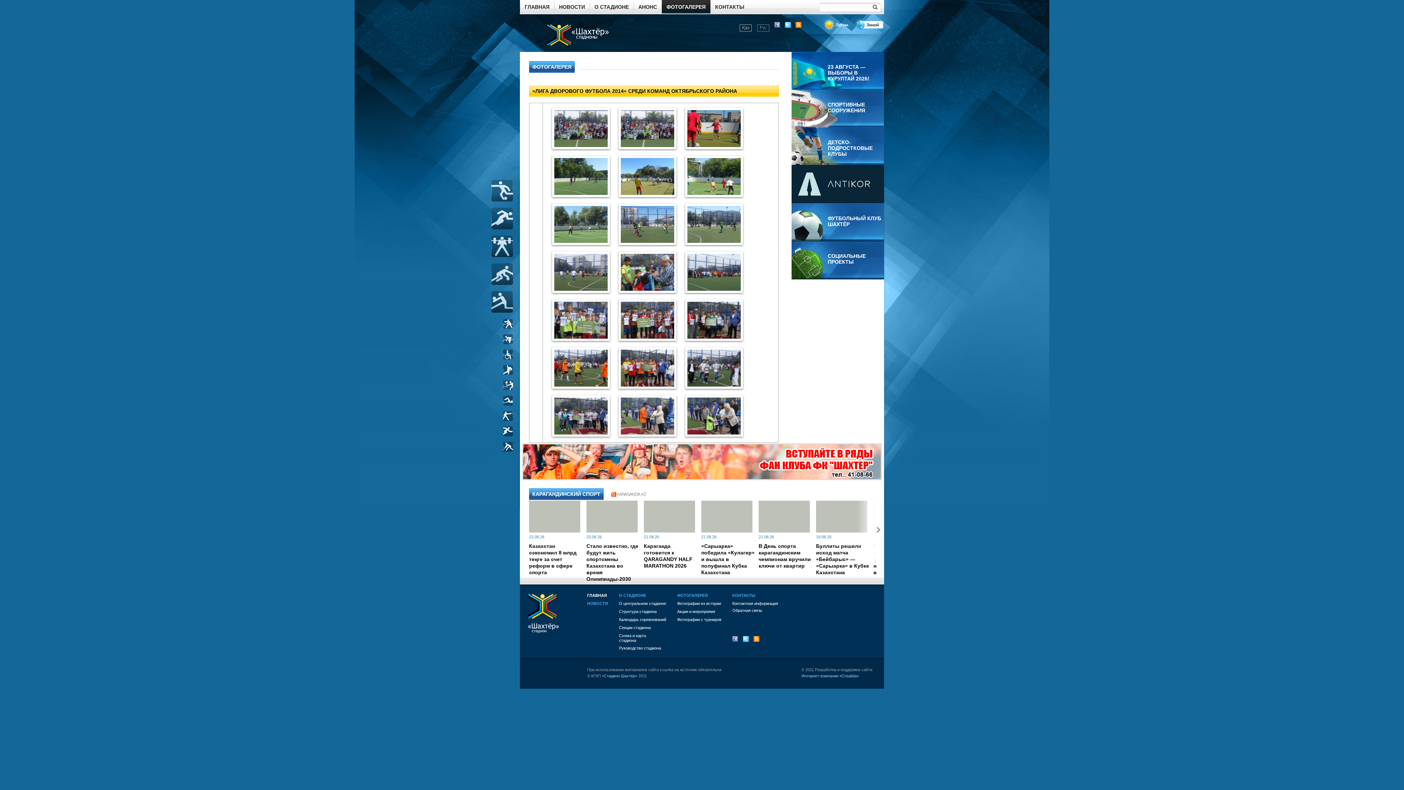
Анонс (647, 7)
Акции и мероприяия (696, 611)
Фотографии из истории (699, 603)
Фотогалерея (686, 7)
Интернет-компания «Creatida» (830, 676)
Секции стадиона (635, 627)
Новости (572, 7)
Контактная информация (755, 603)
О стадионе (612, 7)
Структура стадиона (638, 611)
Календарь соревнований (642, 619)
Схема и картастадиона (632, 638)
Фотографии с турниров (699, 619)
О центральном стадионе (642, 603)
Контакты (729, 7)
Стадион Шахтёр (619, 676)
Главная (537, 7)
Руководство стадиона (640, 648)
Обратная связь (747, 610)
